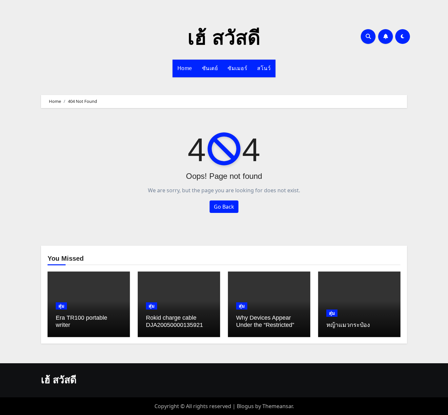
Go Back (224, 206)
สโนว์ (264, 68)
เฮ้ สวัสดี (224, 38)
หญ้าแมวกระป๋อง (348, 325)
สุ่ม (61, 306)
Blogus (245, 406)
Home (184, 68)
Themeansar (277, 406)
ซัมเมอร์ (237, 68)
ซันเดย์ (210, 68)
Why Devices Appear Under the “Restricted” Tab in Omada (265, 324)
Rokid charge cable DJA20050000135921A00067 (178, 324)
